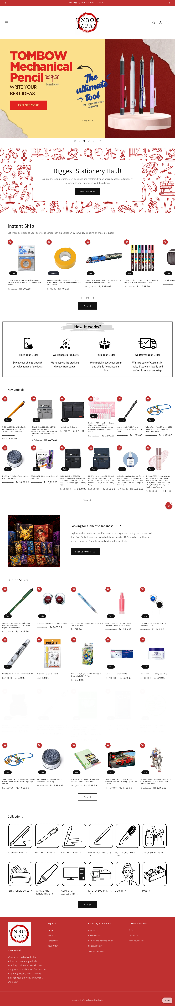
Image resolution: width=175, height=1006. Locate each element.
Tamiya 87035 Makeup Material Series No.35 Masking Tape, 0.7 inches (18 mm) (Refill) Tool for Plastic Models (65, 282)
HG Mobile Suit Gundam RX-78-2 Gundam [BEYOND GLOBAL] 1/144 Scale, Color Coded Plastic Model (155, 781)
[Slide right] (93, 298)
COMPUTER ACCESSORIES (68, 892)
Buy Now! (133, 120)
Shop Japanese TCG (85, 551)
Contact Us (93, 930)
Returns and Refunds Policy (100, 940)
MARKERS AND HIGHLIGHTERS (42, 892)
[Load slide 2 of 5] (79, 141)
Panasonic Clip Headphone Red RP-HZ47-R (52, 623)
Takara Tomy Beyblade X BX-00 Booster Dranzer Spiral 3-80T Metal (86, 675)
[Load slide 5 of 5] (93, 141)
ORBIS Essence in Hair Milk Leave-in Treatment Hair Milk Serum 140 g (118, 624)
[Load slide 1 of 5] (75, 141)
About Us (52, 935)
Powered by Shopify (95, 1000)
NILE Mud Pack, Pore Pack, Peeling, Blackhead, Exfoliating (15, 477)
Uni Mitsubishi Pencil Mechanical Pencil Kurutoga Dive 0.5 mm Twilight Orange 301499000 (14, 429)
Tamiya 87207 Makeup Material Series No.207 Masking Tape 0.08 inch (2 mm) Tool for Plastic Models (25, 282)
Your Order (53, 945)
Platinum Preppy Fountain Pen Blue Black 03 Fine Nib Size (87, 624)
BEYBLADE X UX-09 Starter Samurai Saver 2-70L (44, 477)
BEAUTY (119, 890)
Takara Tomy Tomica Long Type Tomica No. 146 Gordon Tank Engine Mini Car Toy (103, 281)
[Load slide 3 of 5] (84, 141)
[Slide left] (81, 298)
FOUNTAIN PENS (16, 852)
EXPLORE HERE (87, 191)
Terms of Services (96, 950)
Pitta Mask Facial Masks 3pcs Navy (118, 725)
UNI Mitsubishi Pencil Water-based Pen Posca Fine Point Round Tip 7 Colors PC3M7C (141, 281)
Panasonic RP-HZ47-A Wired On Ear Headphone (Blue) (153, 624)
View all (88, 305)
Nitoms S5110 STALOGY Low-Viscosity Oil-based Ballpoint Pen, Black (129, 429)
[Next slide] (100, 141)
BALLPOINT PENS (44, 852)
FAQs (131, 930)
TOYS (144, 890)
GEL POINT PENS (70, 852)
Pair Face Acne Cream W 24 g (116, 674)
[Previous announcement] (5, 3)
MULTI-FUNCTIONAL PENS (125, 854)
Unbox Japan (83, 1000)
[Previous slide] (68, 141)
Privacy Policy (94, 935)
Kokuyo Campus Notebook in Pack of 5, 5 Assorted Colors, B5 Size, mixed (86, 780)
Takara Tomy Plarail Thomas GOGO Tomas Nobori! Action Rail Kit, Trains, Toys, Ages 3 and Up (159, 429)
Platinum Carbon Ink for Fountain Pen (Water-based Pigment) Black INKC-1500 (17, 726)
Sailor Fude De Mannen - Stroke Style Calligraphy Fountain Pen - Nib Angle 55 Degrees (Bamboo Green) (17, 625)
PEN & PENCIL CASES (18, 890)
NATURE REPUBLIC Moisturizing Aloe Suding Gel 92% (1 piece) (153, 726)
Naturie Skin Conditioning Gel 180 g (153, 674)
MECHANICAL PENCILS (99, 852)
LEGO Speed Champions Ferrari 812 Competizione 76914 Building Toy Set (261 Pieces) (121, 781)
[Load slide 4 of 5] (88, 141)
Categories (53, 940)
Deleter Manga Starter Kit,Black (48, 674)
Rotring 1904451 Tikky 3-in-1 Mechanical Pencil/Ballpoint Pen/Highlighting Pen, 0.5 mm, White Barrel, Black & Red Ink (53, 727)
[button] (6, 22)
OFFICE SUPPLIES (151, 852)
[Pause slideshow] (107, 141)
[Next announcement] (169, 3)
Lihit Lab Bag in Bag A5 (68, 427)
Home (50, 930)
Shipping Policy (95, 945)
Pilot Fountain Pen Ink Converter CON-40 (17, 674)
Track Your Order (136, 940)
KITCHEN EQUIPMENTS (100, 890)
